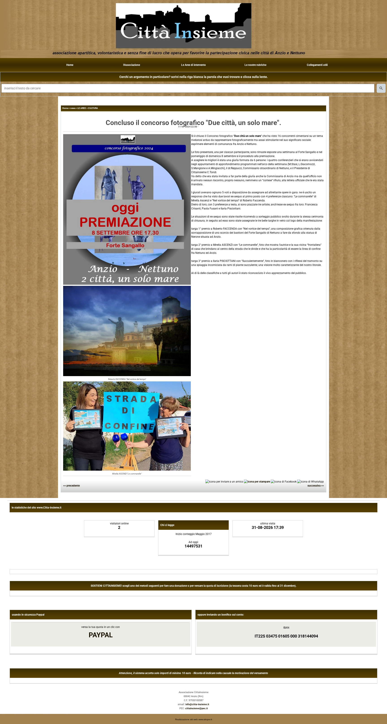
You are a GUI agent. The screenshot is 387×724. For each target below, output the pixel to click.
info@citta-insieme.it (197, 704)
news (72, 108)
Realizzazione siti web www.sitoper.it (193, 719)
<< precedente (71, 485)
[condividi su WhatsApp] (310, 481)
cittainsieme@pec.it (196, 708)
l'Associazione (131, 65)
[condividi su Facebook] (284, 481)
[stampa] (257, 481)
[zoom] (127, 283)
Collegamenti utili (317, 65)
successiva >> (315, 485)
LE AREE (81, 108)
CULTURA (93, 108)
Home (69, 65)
